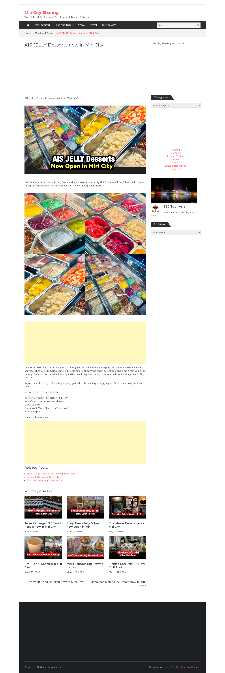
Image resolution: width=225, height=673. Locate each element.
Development (42, 25)
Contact (175, 153)
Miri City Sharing (41, 12)
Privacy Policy (175, 156)
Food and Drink (63, 25)
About (175, 149)
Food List (175, 169)
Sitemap (175, 162)
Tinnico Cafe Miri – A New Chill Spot (127, 565)
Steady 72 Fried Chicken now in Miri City (55, 582)
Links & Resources (175, 165)
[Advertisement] (85, 73)
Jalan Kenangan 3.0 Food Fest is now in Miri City (42, 525)
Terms (175, 159)
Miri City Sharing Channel (185, 667)
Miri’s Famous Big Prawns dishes (85, 565)
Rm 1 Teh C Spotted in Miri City (43, 565)
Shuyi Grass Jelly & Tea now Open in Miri (83, 525)
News (81, 25)
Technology (108, 25)
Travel (93, 25)
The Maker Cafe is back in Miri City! (127, 525)
